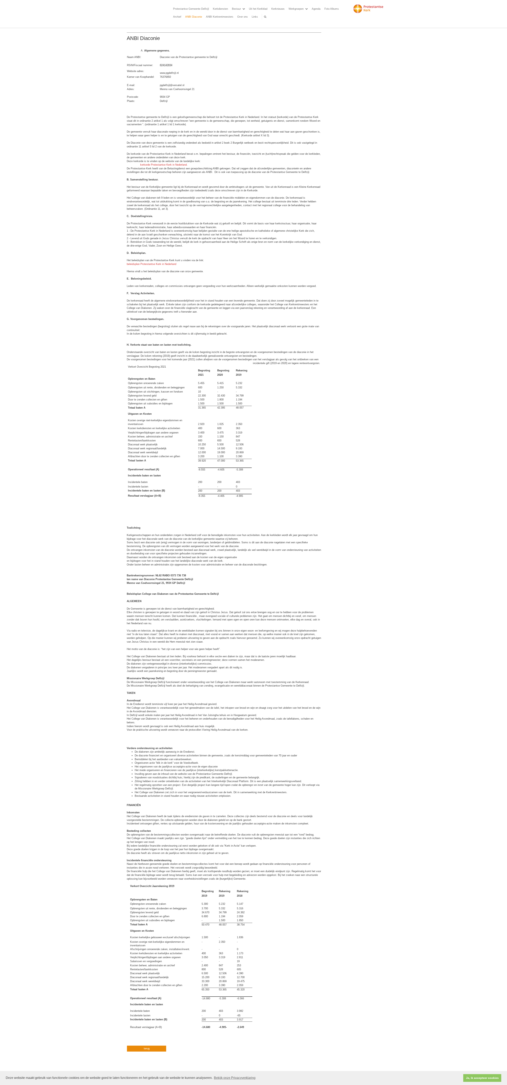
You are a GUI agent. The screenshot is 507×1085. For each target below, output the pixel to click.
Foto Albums (331, 8)
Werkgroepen (296, 8)
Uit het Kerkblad (258, 8)
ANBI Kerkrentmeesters (219, 16)
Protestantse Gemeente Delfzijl (191, 8)
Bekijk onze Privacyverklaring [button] (234, 1077)
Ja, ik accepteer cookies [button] (482, 1077)
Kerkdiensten (220, 8)
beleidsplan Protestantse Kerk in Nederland (151, 264)
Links (255, 16)
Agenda (316, 8)
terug (147, 1048)
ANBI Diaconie (193, 16)
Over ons (242, 16)
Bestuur (236, 8)
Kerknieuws (278, 8)
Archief (177, 16)
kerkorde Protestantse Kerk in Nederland (163, 164)
